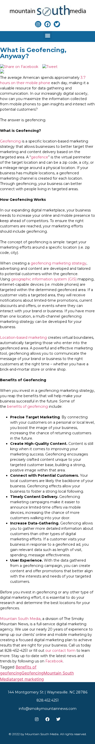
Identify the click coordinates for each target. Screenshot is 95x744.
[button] (47, 35)
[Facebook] (47, 24)
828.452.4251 (47, 700)
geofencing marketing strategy (58, 263)
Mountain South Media (20, 618)
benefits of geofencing (27, 406)
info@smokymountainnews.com (48, 708)
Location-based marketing (24, 337)
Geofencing (10, 141)
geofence (39, 157)
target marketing (28, 679)
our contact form (60, 650)
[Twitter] (57, 24)
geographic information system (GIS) (44, 279)
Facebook (54, 661)
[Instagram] (38, 24)
